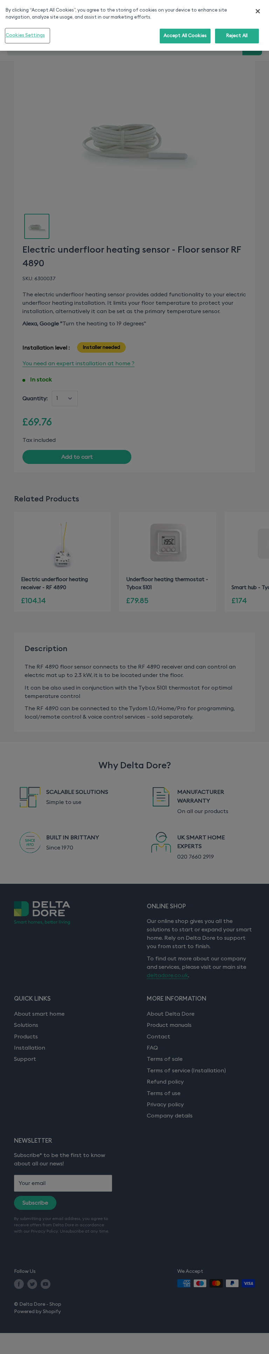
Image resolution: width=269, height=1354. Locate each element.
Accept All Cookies (185, 36)
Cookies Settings (25, 35)
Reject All (237, 36)
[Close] (257, 11)
